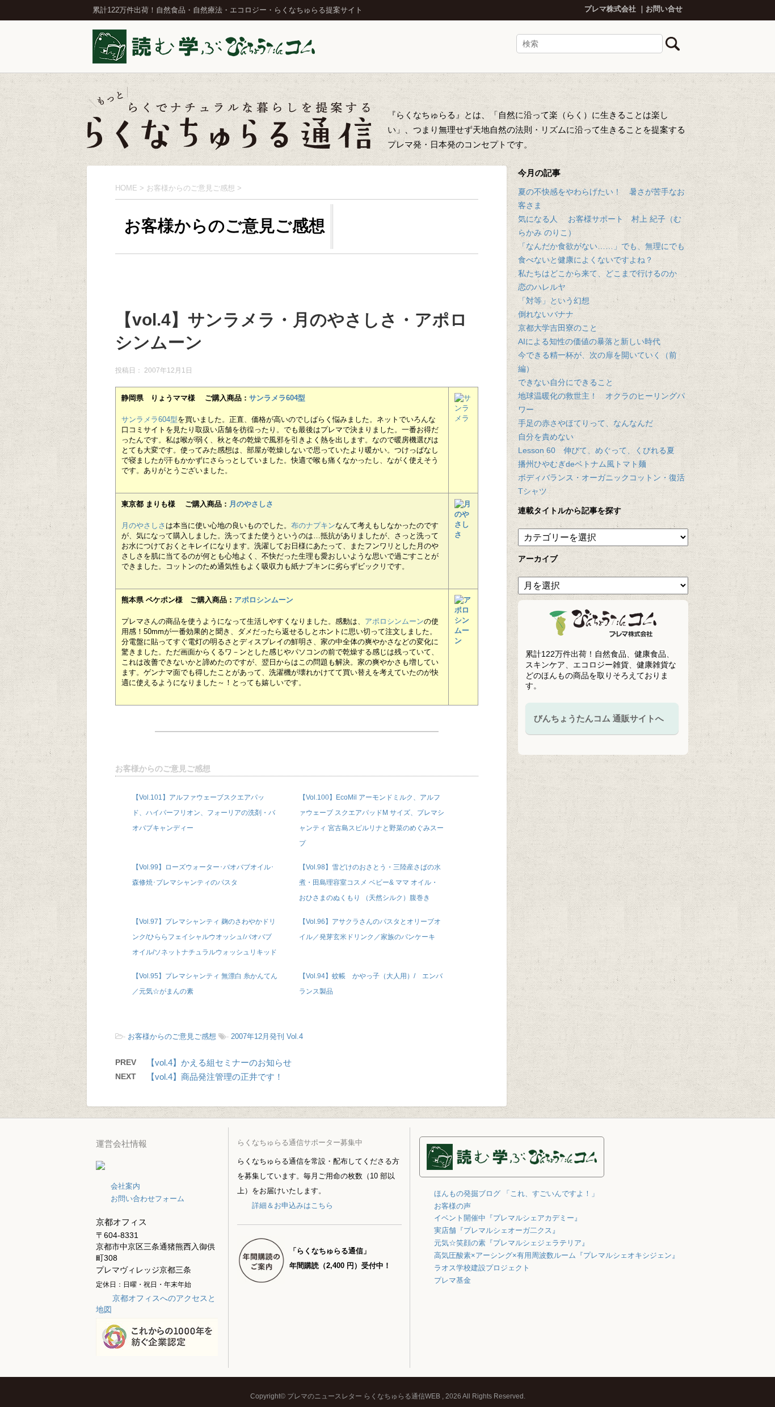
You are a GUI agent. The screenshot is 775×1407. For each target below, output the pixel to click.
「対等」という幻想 (553, 300)
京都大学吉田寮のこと (557, 327)
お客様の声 (452, 1206)
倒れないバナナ (546, 314)
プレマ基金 (452, 1280)
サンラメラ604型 (277, 398)
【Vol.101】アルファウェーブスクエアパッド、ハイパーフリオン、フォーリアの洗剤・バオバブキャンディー (203, 812)
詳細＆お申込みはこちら (292, 1205)
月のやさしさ (251, 504)
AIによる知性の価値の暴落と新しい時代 (589, 341)
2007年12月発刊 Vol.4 (267, 1036)
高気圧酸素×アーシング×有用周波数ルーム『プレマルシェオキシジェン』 (556, 1255)
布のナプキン (313, 525)
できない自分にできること (565, 382)
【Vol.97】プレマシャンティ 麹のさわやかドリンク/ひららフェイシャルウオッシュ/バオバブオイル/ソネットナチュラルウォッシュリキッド (204, 937)
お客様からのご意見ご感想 (162, 768)
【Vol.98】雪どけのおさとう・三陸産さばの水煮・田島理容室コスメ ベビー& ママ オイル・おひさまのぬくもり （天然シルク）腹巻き (370, 882)
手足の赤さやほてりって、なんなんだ (585, 423)
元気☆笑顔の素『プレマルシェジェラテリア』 (511, 1243)
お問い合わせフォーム (147, 1198)
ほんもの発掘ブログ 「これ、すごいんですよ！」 (516, 1193)
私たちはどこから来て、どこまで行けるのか (597, 273)
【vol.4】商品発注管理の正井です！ (214, 1076)
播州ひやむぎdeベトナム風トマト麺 (582, 463)
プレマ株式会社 (610, 9)
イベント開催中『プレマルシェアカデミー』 (508, 1218)
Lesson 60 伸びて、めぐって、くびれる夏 (596, 450)
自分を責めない (546, 436)
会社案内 (125, 1186)
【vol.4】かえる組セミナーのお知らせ (219, 1062)
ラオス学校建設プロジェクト (482, 1268)
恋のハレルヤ (542, 286)
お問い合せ (664, 9)
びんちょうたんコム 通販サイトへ (599, 718)
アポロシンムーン (263, 599)
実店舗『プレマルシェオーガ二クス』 (496, 1230)
